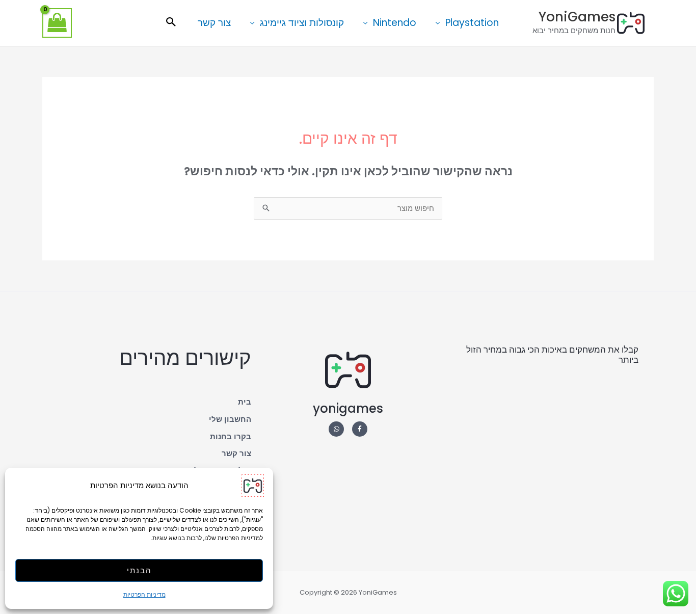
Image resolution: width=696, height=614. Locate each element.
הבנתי (139, 570)
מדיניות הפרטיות (144, 594)
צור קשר (214, 23)
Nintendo (394, 23)
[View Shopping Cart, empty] (57, 23)
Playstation (472, 23)
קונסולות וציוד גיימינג (302, 23)
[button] (171, 23)
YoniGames (577, 17)
